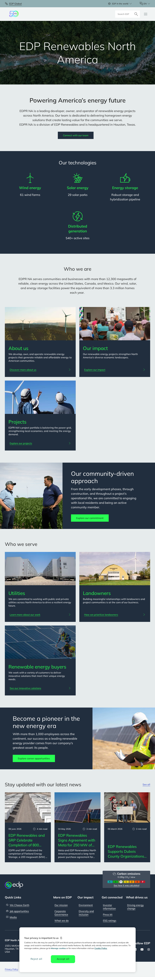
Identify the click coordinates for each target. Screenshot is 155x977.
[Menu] (145, 14)
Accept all (63, 958)
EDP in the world (120, 3)
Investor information (109, 907)
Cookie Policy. (100, 948)
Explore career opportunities (34, 758)
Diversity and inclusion (86, 913)
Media (13, 917)
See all (146, 784)
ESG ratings (109, 920)
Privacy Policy (11, 969)
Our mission (61, 905)
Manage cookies (58, 948)
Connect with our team (75, 135)
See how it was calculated (126, 885)
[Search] (136, 14)
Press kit (107, 914)
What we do (61, 920)
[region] (77, 949)
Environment (86, 905)
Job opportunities (19, 911)
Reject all (36, 958)
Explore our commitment (90, 518)
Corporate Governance (61, 913)
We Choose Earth (19, 905)
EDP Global (15, 3)
